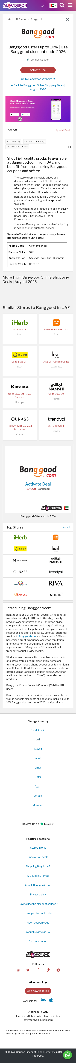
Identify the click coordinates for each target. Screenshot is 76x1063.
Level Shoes (56, 366)
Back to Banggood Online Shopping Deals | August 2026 (39, 87)
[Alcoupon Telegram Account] (58, 970)
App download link (38, 990)
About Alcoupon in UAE (38, 885)
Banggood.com (28, 636)
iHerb (19, 334)
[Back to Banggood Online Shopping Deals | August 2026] (67, 19)
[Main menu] (70, 5)
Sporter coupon (38, 941)
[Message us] (67, 1054)
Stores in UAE (38, 847)
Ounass (19, 434)
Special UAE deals (38, 857)
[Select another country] (53, 5)
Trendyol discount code (38, 913)
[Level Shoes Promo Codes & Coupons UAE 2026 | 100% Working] (56, 354)
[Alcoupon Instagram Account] (18, 970)
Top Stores (14, 527)
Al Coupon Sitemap (38, 875)
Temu (56, 334)
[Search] (62, 5)
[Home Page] (15, 5)
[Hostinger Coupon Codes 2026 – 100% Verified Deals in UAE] (20, 386)
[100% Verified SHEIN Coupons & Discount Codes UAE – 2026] (56, 594)
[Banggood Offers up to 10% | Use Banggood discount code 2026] (38, 479)
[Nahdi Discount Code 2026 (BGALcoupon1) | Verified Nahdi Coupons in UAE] (20, 583)
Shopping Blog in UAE (38, 866)
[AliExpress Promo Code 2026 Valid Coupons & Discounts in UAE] (20, 594)
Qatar (38, 777)
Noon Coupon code (38, 922)
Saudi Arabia (38, 730)
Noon (19, 366)
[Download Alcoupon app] (38, 109)
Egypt (38, 786)
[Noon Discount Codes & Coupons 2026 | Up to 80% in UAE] (20, 354)
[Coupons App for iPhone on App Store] (51, 1001)
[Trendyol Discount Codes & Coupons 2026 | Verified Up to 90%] (56, 418)
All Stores (20, 19)
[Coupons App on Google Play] (43, 1001)
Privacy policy (38, 894)
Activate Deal (38, 70)
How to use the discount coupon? (38, 904)
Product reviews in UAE (38, 932)
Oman (38, 767)
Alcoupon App (38, 982)
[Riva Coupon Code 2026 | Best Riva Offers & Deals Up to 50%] (56, 583)
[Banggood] (38, 33)
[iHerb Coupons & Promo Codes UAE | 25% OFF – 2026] (20, 322)
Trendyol (56, 431)
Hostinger (19, 402)
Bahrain (38, 758)
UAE (38, 739)
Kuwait (38, 748)
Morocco (38, 805)
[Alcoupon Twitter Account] (28, 970)
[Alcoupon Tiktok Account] (48, 970)
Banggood (36, 19)
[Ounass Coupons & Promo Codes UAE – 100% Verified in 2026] (20, 418)
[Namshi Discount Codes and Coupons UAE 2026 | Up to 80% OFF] (56, 386)
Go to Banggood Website (37, 79)
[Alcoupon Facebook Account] (38, 970)
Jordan (38, 795)
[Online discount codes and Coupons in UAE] (9, 19)
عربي (43, 5)
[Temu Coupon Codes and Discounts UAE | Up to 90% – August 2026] (56, 322)
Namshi (56, 399)
